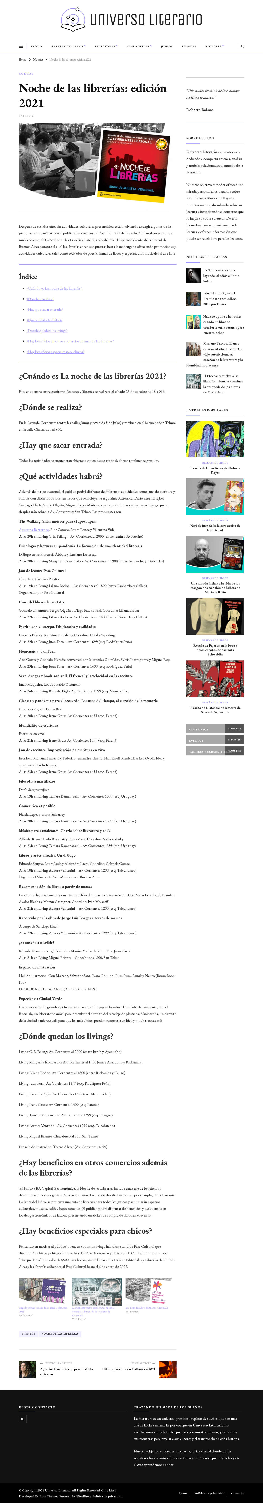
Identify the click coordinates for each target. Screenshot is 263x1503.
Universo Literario (57, 1490)
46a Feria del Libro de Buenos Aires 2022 (147, 1307)
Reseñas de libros (67, 46)
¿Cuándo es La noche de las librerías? (54, 288)
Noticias (213, 46)
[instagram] (23, 1419)
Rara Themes (48, 1496)
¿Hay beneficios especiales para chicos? (55, 351)
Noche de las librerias (60, 1333)
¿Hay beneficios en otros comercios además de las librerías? (70, 341)
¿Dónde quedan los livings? (47, 330)
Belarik (27, 116)
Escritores (105, 46)
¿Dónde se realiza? (40, 298)
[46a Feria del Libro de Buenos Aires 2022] (150, 1292)
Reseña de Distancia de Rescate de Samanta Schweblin (215, 709)
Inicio (36, 46)
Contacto (237, 1493)
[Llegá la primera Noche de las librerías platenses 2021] (43, 1292)
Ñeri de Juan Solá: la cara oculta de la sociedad (215, 527)
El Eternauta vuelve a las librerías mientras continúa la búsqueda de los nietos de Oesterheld (93, 1311)
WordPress (83, 1496)
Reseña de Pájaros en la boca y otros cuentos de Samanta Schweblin (215, 649)
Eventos (28, 1333)
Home (183, 1493)
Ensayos (189, 46)
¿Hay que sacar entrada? (45, 309)
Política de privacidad (107, 1496)
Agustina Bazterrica (34, 529)
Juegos (167, 46)
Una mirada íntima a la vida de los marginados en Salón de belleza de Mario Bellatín (215, 587)
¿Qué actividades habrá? (44, 319)
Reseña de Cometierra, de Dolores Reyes (215, 470)
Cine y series (138, 46)
